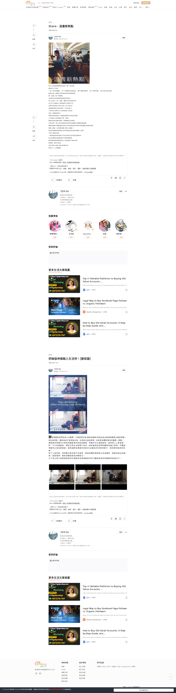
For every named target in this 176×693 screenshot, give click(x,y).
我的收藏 (82, 672)
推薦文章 (75, 7)
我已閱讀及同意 (143, 690)
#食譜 (113, 666)
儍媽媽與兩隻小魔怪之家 (55, 234)
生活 (130, 7)
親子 (125, 7)
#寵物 (99, 666)
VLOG (100, 7)
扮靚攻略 (85, 168)
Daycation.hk (88, 234)
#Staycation (126, 666)
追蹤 (123, 38)
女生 (115, 7)
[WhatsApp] (34, 146)
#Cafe (118, 666)
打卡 (60, 168)
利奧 (104, 234)
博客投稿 (64, 681)
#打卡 (109, 666)
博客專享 (91, 7)
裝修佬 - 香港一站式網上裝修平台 (121, 234)
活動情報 (93, 168)
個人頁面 (82, 666)
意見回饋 (64, 678)
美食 (105, 7)
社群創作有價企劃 (32, 7)
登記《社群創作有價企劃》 (71, 162)
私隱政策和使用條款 (56, 689)
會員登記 (136, 3)
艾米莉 (71, 234)
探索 (68, 7)
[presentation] (48, 226)
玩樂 (120, 7)
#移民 (133, 666)
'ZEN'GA (57, 36)
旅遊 (110, 7)
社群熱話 (45, 7)
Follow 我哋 (88, 172)
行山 (140, 7)
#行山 (104, 666)
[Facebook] (34, 141)
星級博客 (83, 7)
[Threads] (34, 151)
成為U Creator (58, 7)
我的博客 (82, 678)
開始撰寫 (146, 3)
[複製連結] (34, 157)
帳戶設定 (82, 669)
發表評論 (54, 253)
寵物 (135, 7)
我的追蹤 (82, 675)
